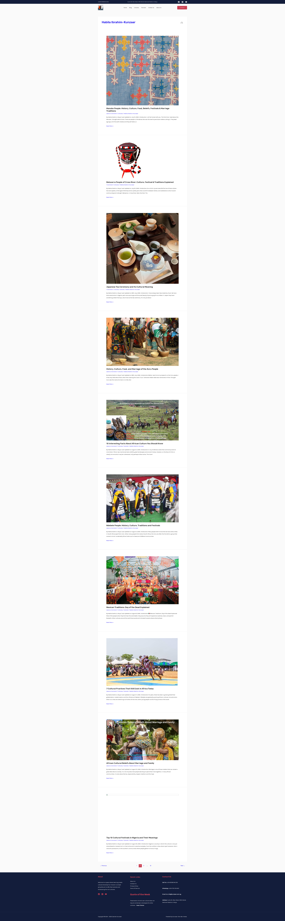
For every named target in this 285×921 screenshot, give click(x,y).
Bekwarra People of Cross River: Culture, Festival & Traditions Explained (140, 182)
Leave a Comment (111, 113)
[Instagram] (182, 2)
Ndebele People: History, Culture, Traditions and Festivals (133, 525)
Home (125, 7)
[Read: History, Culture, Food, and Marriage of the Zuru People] (142, 341)
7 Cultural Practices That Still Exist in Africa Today (130, 689)
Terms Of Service (135, 888)
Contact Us (151, 7)
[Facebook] (179, 2)
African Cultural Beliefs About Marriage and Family (130, 763)
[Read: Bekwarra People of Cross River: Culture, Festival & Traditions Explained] (124, 160)
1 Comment (109, 185)
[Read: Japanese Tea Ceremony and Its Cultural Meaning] (142, 248)
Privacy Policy (134, 886)
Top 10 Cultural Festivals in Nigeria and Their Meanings (132, 838)
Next (183, 865)
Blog (130, 7)
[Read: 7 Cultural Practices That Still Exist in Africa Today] (142, 661)
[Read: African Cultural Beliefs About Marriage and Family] (142, 739)
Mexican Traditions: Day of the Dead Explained (127, 607)
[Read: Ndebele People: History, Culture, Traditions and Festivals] (142, 498)
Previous (103, 865)
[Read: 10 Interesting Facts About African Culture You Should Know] (142, 420)
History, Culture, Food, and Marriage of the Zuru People (132, 369)
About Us (158, 7)
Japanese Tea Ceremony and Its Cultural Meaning (129, 287)
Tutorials (143, 7)
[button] (182, 7)
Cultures (136, 7)
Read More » (109, 126)
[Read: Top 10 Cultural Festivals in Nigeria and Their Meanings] (142, 814)
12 (150, 865)
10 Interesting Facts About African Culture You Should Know (134, 443)
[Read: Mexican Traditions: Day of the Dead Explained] (142, 580)
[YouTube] (186, 2)
